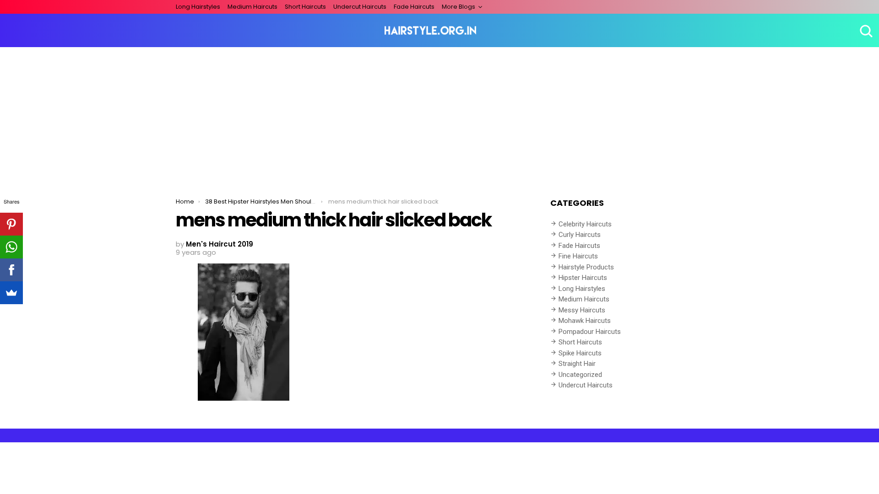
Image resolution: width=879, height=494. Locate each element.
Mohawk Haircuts (585, 321)
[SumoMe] (11, 292)
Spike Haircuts (580, 353)
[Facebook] (11, 269)
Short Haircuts (305, 6)
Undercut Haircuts (359, 6)
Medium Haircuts (252, 6)
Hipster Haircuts (583, 278)
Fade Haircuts (414, 6)
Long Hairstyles (198, 6)
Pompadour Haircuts (590, 332)
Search (865, 30)
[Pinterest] (11, 224)
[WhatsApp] (11, 247)
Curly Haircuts (580, 235)
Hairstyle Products (586, 267)
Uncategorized (580, 374)
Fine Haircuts (578, 256)
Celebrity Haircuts (585, 224)
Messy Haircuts (582, 310)
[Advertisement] (439, 116)
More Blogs (458, 6)
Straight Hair (577, 364)
